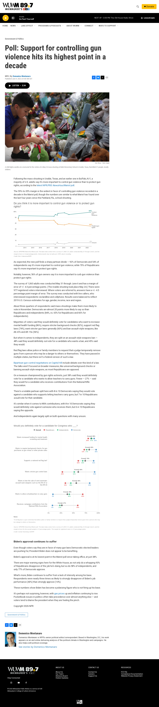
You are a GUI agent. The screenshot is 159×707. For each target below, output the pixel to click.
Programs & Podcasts (49, 26)
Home (5, 26)
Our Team (59, 674)
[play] (6, 18)
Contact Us (92, 672)
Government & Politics (14, 39)
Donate (150, 6)
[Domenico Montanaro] (10, 639)
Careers (91, 674)
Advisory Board (62, 676)
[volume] (13, 18)
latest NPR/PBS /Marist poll (55, 185)
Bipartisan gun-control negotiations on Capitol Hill (38, 362)
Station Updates (62, 678)
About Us (59, 672)
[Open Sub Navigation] (18, 26)
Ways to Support (107, 26)
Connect (89, 26)
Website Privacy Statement (131, 676)
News (13, 26)
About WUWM (72, 26)
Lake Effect (27, 26)
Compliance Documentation (132, 674)
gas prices (59, 593)
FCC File (124, 672)
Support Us (92, 676)
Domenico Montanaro (22, 76)
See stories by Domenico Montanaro (38, 646)
